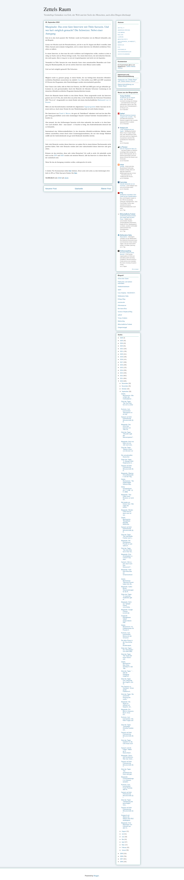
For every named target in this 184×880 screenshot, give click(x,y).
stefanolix (122, 49)
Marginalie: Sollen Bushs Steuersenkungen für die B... (127, 589)
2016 (121, 365)
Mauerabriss (124, 237)
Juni (123, 837)
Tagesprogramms (90, 107)
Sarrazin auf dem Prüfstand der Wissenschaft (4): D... (127, 419)
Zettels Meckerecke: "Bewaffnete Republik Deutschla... (126, 521)
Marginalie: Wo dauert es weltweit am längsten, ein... (126, 704)
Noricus (121, 45)
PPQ (121, 193)
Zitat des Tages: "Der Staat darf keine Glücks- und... (126, 656)
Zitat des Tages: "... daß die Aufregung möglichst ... (127, 673)
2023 (121, 346)
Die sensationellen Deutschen (126, 456)
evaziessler (121, 302)
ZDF (55, 155)
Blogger (96, 876)
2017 (121, 362)
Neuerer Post (51, 189)
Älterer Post (106, 189)
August (124, 831)
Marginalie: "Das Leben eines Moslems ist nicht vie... (127, 497)
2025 (121, 340)
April (123, 842)
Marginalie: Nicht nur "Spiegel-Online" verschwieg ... (126, 604)
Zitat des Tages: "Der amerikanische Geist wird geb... (127, 771)
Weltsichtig (121, 321)
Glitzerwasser (122, 305)
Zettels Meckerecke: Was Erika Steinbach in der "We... (127, 665)
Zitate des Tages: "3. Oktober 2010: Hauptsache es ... (127, 461)
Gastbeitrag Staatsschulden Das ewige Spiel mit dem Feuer (128, 217)
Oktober (124, 389)
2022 (121, 349)
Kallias (120, 34)
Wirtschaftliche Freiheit (127, 214)
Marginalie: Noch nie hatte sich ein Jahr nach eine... (127, 443)
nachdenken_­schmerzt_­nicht (127, 42)
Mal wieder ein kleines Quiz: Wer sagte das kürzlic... (127, 505)
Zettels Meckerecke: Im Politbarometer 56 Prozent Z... (127, 627)
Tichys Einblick (125, 96)
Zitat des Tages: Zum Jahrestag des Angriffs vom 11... (127, 681)
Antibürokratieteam (123, 286)
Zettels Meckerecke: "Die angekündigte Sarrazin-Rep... (127, 481)
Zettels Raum (57, 9)
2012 (121, 375)
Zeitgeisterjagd (122, 327)
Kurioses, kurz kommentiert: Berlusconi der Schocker (126, 635)
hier (70, 171)
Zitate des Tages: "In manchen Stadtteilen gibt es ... (126, 597)
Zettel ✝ (121, 27)
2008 (121, 856)
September (125, 391)
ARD (62, 155)
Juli (123, 834)
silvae (122, 164)
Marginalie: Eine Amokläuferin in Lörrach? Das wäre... (126, 557)
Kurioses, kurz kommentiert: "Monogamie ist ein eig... (126, 411)
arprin (119, 289)
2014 (121, 370)
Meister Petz (123, 39)
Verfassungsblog (125, 251)
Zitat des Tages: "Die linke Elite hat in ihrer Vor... (127, 550)
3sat (79, 80)
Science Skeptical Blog (125, 311)
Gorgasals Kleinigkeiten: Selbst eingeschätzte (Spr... (126, 619)
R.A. (119, 47)
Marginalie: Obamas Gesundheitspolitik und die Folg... (127, 475)
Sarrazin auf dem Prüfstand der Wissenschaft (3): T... (127, 735)
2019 (121, 357)
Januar (124, 850)
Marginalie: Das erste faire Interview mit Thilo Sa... (126, 427)
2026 (121, 338)
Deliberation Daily (126, 235)
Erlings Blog (121, 299)
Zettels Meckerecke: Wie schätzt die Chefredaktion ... (127, 396)
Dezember (125, 383)
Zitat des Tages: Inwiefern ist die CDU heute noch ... (127, 742)
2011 (121, 378)
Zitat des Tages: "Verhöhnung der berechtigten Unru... (127, 802)
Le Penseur (123, 147)
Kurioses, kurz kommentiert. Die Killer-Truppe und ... (127, 719)
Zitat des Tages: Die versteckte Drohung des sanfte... (127, 696)
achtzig (122, 166)
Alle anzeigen (135, 269)
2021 (121, 351)
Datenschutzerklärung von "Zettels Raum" (126, 85)
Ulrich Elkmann (124, 54)
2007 (121, 859)
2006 (121, 861)
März (123, 845)
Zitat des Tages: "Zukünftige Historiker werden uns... (127, 727)
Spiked (122, 113)
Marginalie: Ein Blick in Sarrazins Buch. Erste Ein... (127, 712)
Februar (124, 847)
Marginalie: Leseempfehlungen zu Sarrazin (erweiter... (127, 779)
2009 (121, 853)
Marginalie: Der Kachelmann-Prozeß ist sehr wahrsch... (126, 543)
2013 (121, 373)
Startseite (79, 189)
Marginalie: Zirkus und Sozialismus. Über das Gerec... (127, 757)
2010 (121, 381)
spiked (120, 315)
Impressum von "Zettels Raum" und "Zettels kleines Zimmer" (127, 80)
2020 (121, 354)
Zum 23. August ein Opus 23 (128, 148)
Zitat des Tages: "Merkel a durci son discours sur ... (127, 450)
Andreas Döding (124, 30)
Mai (123, 839)
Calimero (121, 32)
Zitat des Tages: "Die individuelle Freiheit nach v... (127, 536)
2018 (121, 359)
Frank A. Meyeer (64, 113)
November (125, 386)
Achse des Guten (123, 278)
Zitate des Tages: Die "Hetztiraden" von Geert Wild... (127, 649)
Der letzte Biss (122, 308)
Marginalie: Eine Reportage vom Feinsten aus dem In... (126, 825)
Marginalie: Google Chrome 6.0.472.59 (127, 611)
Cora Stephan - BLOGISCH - (126, 293)
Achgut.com (124, 128)
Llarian (120, 37)
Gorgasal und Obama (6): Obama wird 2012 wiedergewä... (127, 817)
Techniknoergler (124, 51)
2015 (121, 367)
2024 (121, 343)
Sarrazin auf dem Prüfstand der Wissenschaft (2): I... (127, 794)
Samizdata (123, 182)
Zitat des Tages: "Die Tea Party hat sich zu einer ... (127, 404)
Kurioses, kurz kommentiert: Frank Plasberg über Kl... (126, 787)
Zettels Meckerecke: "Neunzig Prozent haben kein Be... (127, 581)
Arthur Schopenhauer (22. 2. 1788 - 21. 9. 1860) (127, 489)
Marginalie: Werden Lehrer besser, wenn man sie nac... (127, 512)
